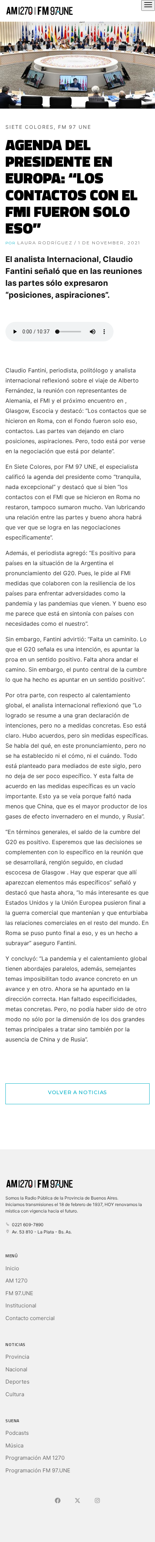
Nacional (16, 1369)
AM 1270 (16, 1280)
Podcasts (17, 1432)
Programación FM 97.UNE (37, 1470)
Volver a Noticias (77, 1092)
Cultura (14, 1394)
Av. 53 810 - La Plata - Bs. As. (41, 1232)
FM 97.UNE (19, 1293)
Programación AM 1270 (35, 1457)
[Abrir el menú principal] (148, 5)
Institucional (20, 1305)
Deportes (17, 1381)
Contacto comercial (30, 1318)
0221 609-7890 (27, 1224)
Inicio (12, 1268)
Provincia (17, 1356)
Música (14, 1445)
